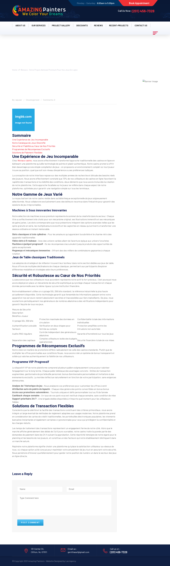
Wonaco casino (25, 160)
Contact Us (141, 25)
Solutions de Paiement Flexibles (27, 152)
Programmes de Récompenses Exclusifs (31, 149)
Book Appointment (139, 3)
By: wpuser (17, 100)
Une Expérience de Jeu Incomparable (30, 139)
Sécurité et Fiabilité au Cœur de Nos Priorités (33, 146)
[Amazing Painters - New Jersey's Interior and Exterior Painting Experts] (39, 10)
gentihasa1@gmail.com (78, 552)
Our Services (39, 25)
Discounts (82, 25)
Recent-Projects (118, 25)
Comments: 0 (49, 100)
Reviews (98, 25)
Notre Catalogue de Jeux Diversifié (28, 142)
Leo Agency (70, 561)
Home (14, 70)
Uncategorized (32, 100)
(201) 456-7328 (143, 11)
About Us (20, 25)
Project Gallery (61, 25)
